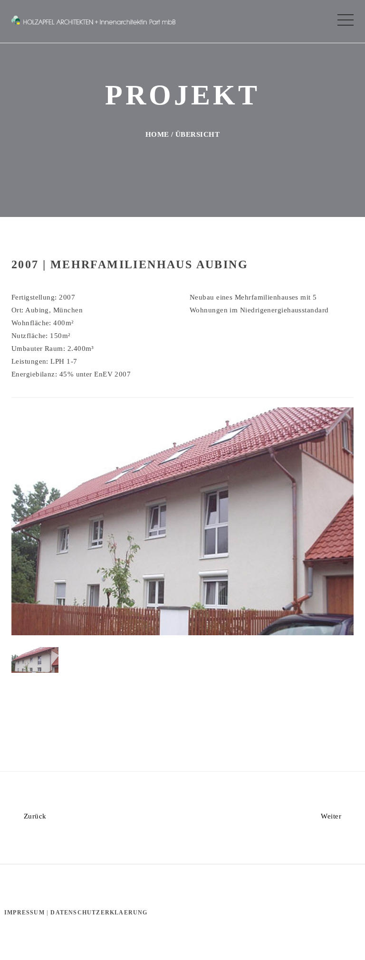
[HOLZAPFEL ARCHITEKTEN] (93, 18)
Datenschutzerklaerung (98, 912)
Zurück (33, 816)
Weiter (332, 816)
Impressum (24, 912)
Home (157, 134)
